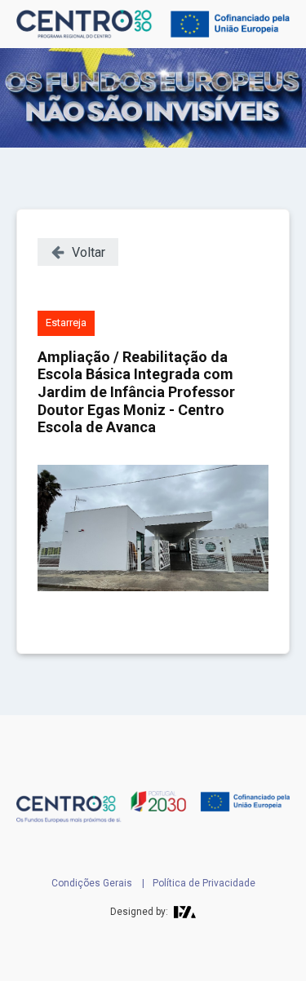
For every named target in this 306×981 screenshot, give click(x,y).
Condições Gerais (91, 883)
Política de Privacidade (204, 883)
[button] (78, 252)
